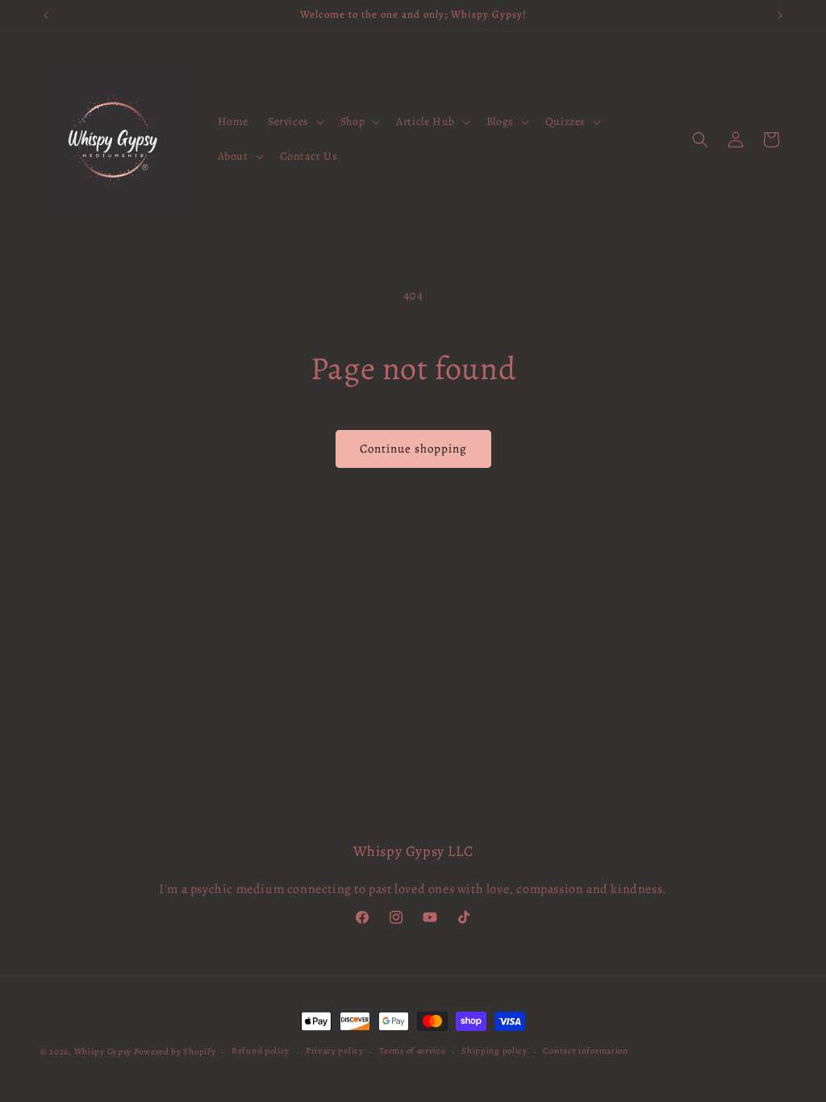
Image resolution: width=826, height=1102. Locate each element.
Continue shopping (413, 448)
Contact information (585, 1051)
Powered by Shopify (175, 1052)
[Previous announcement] (46, 15)
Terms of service (412, 1051)
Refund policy (261, 1051)
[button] (294, 122)
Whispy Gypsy (102, 1052)
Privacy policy (335, 1051)
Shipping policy (494, 1051)
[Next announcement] (780, 15)
